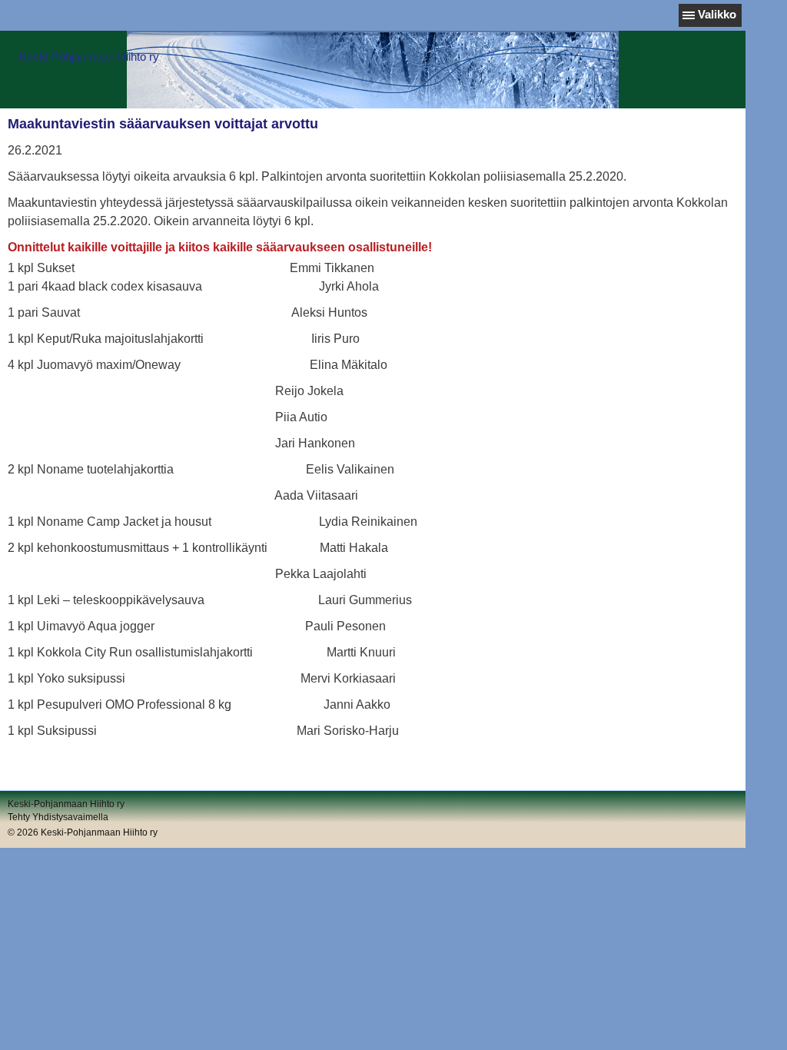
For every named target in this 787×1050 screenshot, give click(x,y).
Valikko (717, 14)
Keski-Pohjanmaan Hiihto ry (89, 56)
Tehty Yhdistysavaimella (58, 817)
